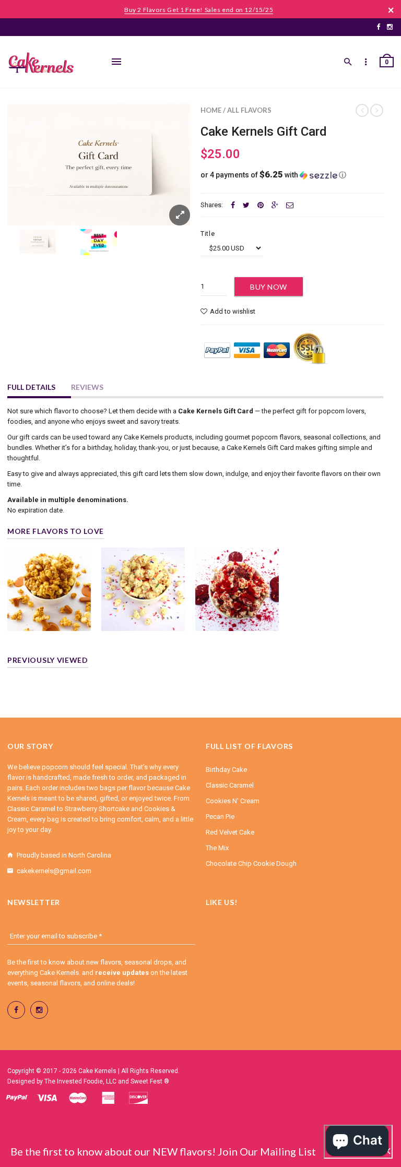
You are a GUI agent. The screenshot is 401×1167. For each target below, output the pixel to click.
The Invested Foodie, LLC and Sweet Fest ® (106, 1081)
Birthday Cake (226, 769)
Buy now (268, 286)
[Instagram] (390, 26)
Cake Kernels (97, 1071)
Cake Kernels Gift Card (263, 131)
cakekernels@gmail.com (54, 871)
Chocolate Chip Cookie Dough (251, 863)
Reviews (87, 387)
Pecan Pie (220, 816)
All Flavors (249, 110)
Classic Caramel (230, 785)
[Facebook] (378, 26)
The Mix (217, 848)
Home (210, 110)
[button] (291, 175)
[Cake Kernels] (41, 63)
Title (207, 233)
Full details (31, 387)
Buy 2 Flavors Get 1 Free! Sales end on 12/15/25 (198, 10)
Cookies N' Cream (233, 801)
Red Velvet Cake (230, 832)
